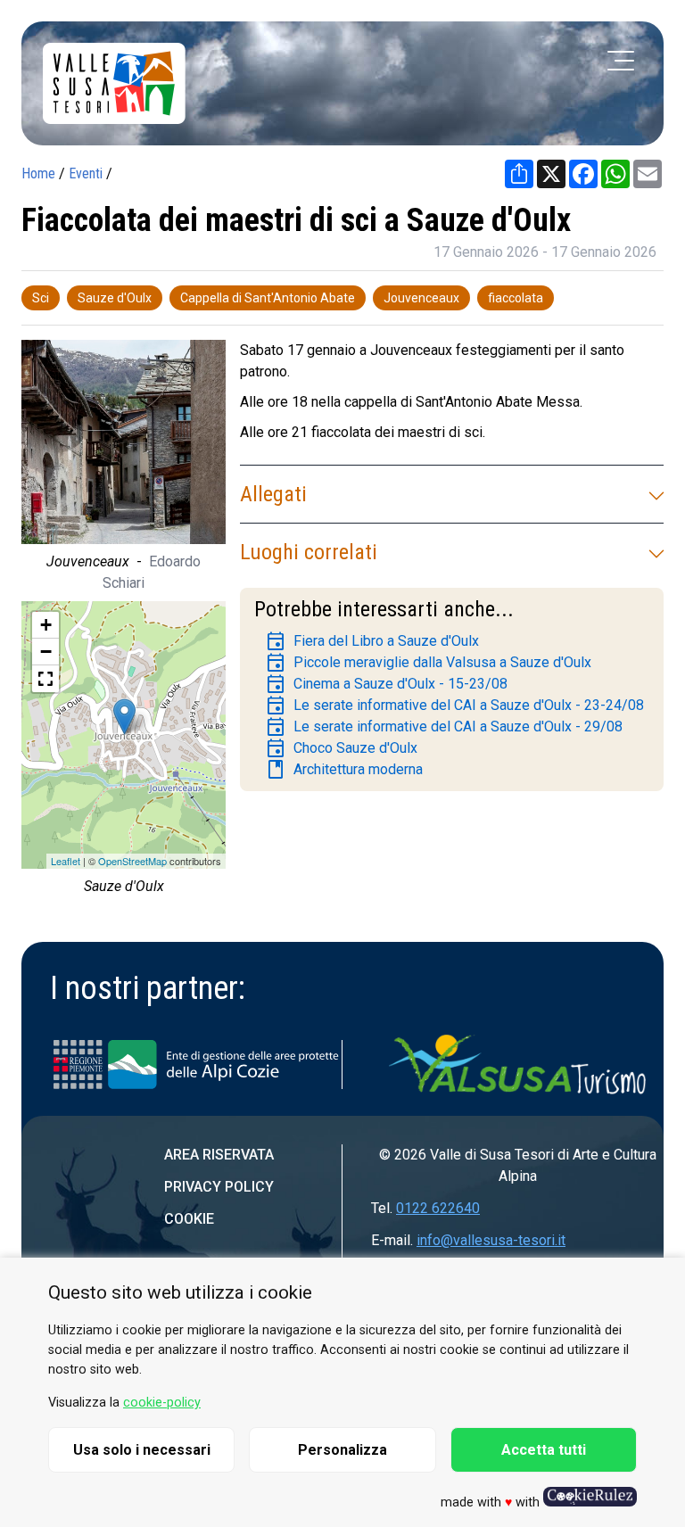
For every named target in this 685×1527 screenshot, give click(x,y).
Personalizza (342, 1449)
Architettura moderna (344, 769)
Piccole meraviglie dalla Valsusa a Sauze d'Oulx (428, 662)
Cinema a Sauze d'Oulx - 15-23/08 (386, 684)
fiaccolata (515, 298)
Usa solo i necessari (141, 1449)
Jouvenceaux (421, 298)
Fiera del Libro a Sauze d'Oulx (372, 641)
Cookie (189, 1218)
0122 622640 (438, 1208)
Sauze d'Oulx (115, 298)
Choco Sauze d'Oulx (341, 748)
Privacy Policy (219, 1186)
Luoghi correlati (308, 552)
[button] (45, 678)
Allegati (273, 494)
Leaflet (65, 861)
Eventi (86, 173)
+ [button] (46, 625)
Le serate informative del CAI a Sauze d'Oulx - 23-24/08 (454, 705)
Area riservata (219, 1154)
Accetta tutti (543, 1449)
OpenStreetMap (132, 861)
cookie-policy (162, 1402)
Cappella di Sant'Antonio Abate (267, 298)
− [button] (46, 651)
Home (38, 173)
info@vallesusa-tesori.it (491, 1240)
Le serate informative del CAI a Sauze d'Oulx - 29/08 (444, 727)
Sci (40, 298)
